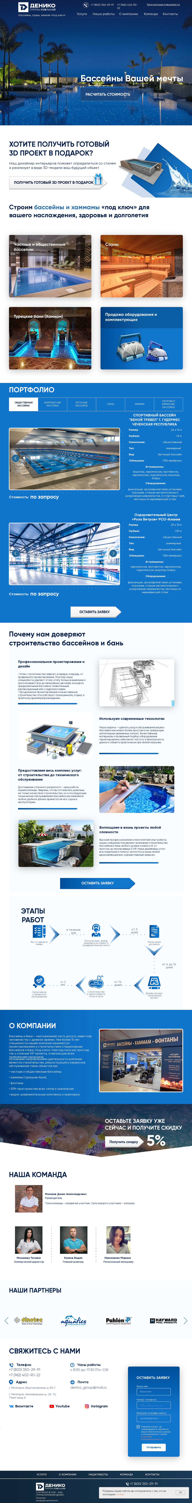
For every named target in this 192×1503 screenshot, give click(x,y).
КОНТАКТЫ (152, 1474)
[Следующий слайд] (186, 1321)
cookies (120, 1494)
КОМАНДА (126, 1474)
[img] (87, 1406)
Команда (151, 14)
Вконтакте (24, 1406)
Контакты (170, 14)
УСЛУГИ (41, 1474)
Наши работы (104, 14)
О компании (128, 14)
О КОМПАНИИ (67, 1474)
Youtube (63, 1406)
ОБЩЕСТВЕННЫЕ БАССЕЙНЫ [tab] (24, 404)
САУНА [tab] (110, 404)
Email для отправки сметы (151, 1413)
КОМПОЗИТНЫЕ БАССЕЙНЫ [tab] (52, 404)
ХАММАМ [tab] (139, 404)
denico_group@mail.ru (88, 1387)
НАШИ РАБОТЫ (98, 1474)
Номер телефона (146, 1400)
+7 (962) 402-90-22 (24, 1375)
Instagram (99, 1406)
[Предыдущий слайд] (6, 1321)
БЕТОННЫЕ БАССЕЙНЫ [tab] (81, 404)
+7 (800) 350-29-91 (102, 5)
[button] (163, 4)
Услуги (82, 14)
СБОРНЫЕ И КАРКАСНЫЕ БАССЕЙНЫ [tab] (168, 404)
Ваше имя (142, 1386)
